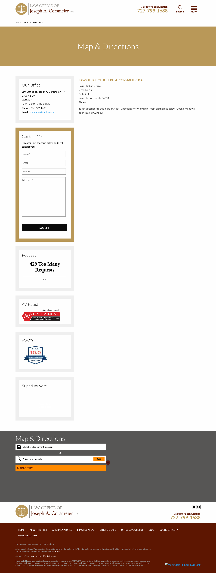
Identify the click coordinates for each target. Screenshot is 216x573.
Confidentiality (169, 530)
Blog (151, 530)
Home (18, 22)
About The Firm (38, 530)
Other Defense (108, 530)
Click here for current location (37, 446)
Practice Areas (85, 530)
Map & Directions (27, 535)
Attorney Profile (62, 530)
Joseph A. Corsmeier (45, 405)
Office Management (132, 530)
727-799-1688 (152, 10)
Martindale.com (49, 556)
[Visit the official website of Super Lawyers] (45, 411)
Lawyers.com (35, 556)
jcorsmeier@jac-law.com (42, 111)
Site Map (56, 551)
